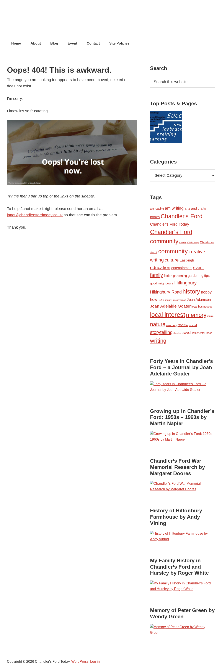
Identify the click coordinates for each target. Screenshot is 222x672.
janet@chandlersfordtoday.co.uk (35, 215)
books (155, 217)
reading (171, 325)
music (210, 316)
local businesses (201, 306)
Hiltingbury (185, 282)
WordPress (79, 661)
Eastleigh (187, 260)
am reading (157, 208)
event (198, 267)
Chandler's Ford (181, 216)
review (183, 325)
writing (158, 341)
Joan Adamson (199, 300)
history (191, 291)
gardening (180, 275)
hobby (206, 292)
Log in (95, 661)
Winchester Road (202, 333)
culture (172, 260)
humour (167, 300)
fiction (168, 275)
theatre (177, 333)
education (160, 267)
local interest (167, 314)
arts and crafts (195, 208)
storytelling (161, 332)
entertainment (181, 268)
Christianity (193, 242)
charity (182, 242)
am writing (174, 208)
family (156, 275)
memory (196, 315)
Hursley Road (178, 300)
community (173, 251)
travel (186, 332)
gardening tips (199, 275)
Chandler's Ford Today (111, 17)
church (153, 252)
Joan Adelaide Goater (170, 306)
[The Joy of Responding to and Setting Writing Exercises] (166, 128)
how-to (156, 299)
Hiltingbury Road (166, 292)
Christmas (207, 242)
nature (157, 324)
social (193, 325)
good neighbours (161, 283)
